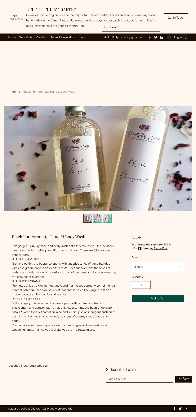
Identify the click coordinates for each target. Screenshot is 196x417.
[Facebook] (150, 37)
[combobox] (158, 266)
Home (16, 91)
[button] (185, 37)
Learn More (160, 248)
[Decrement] (135, 285)
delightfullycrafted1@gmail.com (124, 37)
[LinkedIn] (161, 37)
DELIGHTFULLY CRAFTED (51, 9)
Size (136, 257)
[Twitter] (156, 37)
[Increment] (147, 285)
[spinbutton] (141, 285)
